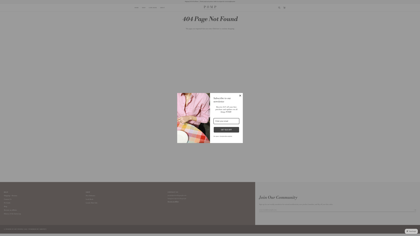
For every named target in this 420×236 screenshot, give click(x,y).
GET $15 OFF (226, 130)
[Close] (240, 95)
